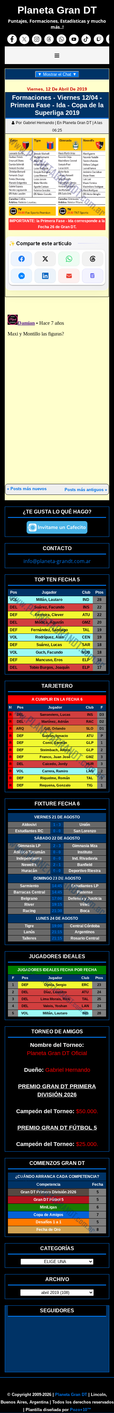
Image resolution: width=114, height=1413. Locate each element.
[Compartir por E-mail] (68, 276)
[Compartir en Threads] (92, 259)
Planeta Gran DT (71, 1394)
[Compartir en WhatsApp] (68, 259)
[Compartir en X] (45, 259)
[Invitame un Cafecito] (57, 527)
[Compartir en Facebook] (21, 259)
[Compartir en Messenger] (21, 276)
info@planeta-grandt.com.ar (57, 561)
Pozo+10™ (80, 1409)
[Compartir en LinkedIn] (45, 276)
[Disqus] (57, 391)
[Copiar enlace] (92, 276)
